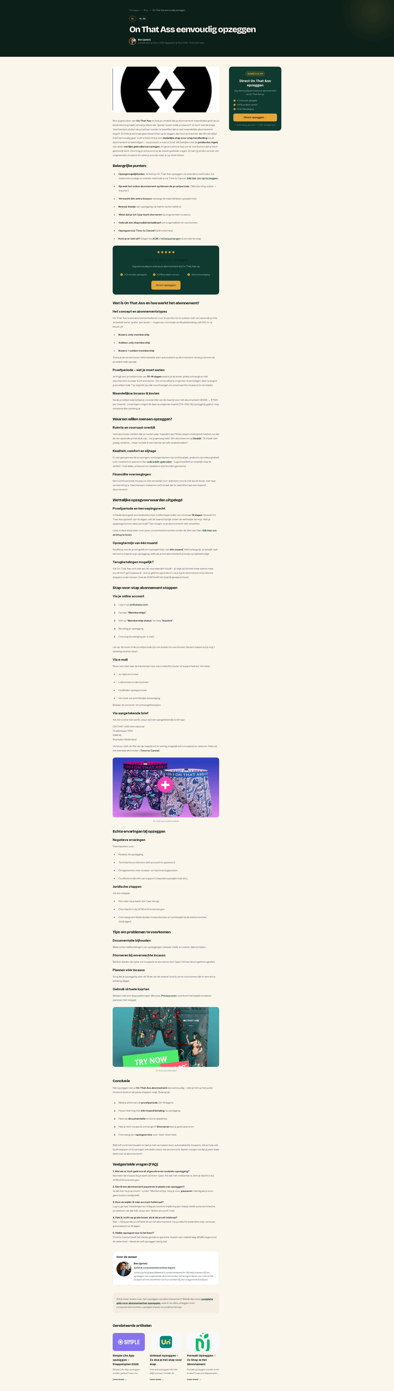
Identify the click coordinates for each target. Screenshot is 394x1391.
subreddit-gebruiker (159, 461)
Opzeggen (134, 10)
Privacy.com (168, 995)
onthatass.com (138, 604)
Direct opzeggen (166, 285)
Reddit (197, 438)
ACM (155, 238)
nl (132, 18)
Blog (146, 10)
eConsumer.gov (171, 238)
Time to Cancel (149, 750)
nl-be (142, 18)
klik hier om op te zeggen (202, 178)
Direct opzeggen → (255, 117)
